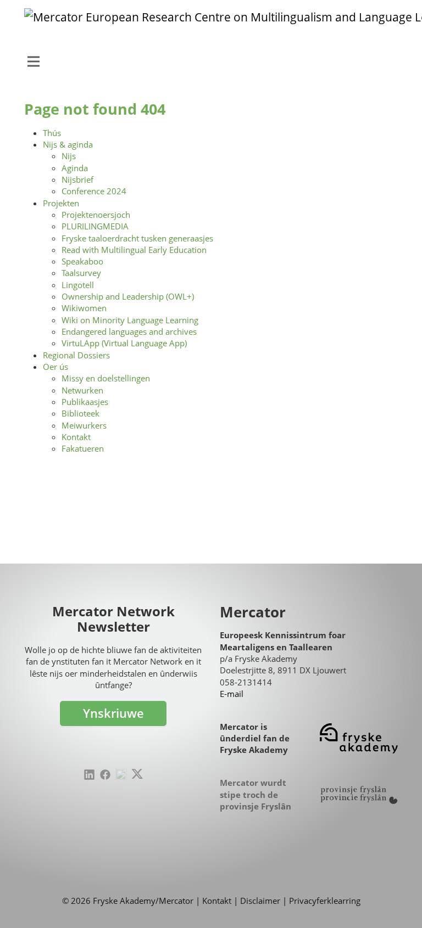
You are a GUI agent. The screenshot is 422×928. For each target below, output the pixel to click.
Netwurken (82, 390)
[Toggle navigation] (33, 61)
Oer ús (55, 366)
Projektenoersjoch (96, 214)
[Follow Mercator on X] (137, 774)
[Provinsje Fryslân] (359, 795)
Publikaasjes (85, 401)
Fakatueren (83, 448)
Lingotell (78, 284)
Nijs (69, 155)
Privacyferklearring (324, 900)
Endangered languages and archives (129, 331)
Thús (52, 132)
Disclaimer (260, 900)
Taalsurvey (81, 272)
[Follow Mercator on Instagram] (121, 774)
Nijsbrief (77, 179)
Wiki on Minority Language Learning (130, 319)
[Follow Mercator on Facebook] (105, 774)
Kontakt (76, 436)
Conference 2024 (94, 190)
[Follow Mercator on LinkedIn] (89, 774)
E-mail (231, 693)
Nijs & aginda (68, 144)
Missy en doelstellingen (106, 378)
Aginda (75, 167)
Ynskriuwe (113, 713)
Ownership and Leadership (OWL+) (128, 296)
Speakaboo (82, 261)
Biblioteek (80, 413)
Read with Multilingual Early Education (134, 249)
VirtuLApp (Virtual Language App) (124, 343)
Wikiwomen (84, 307)
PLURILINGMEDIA (95, 226)
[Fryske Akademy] (359, 738)
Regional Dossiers (76, 355)
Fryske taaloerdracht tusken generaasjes (137, 238)
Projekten (61, 203)
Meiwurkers (84, 425)
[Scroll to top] (397, 903)
